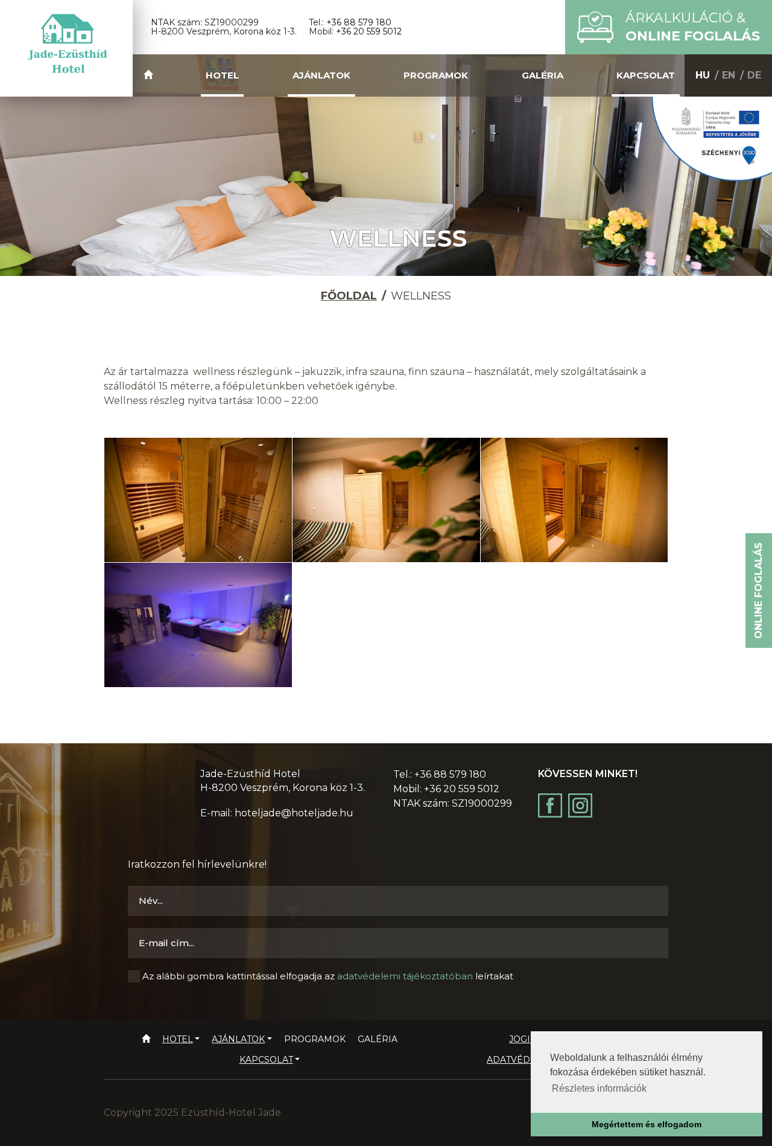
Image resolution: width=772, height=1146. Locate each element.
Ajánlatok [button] (321, 75)
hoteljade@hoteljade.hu (294, 813)
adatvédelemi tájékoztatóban (405, 976)
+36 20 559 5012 (369, 31)
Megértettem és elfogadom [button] (646, 1124)
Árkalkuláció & (692, 27)
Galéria (542, 75)
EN (728, 75)
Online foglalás (758, 590)
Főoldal (349, 296)
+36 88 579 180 (358, 22)
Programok (435, 75)
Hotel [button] (222, 75)
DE (754, 75)
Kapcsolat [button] (645, 75)
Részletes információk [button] (599, 1088)
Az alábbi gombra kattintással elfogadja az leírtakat (327, 976)
